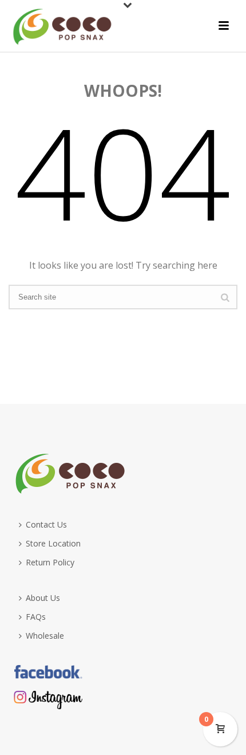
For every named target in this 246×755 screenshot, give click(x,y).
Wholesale (45, 635)
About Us (43, 597)
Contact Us (46, 524)
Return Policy (50, 562)
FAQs (36, 616)
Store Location (53, 543)
